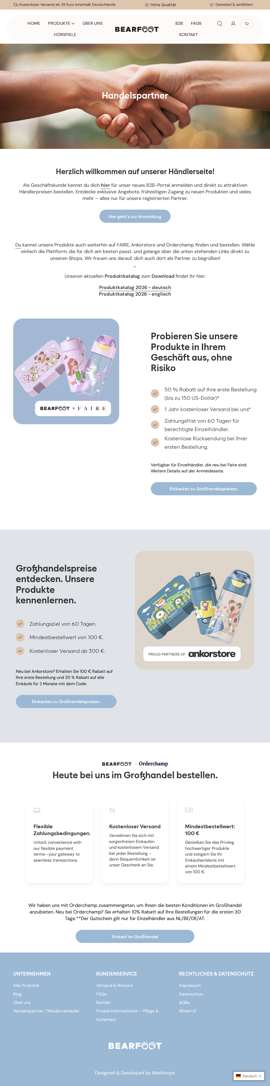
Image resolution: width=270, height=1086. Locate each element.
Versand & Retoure (114, 985)
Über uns (22, 1002)
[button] (219, 23)
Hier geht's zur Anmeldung (135, 216)
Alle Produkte (26, 985)
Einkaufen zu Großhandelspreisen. (204, 489)
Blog (17, 994)
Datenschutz (191, 994)
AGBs (184, 1002)
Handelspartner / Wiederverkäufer (46, 1011)
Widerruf (187, 1011)
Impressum (190, 985)
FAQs (101, 994)
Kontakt (103, 1002)
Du (18, 245)
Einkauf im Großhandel (135, 936)
